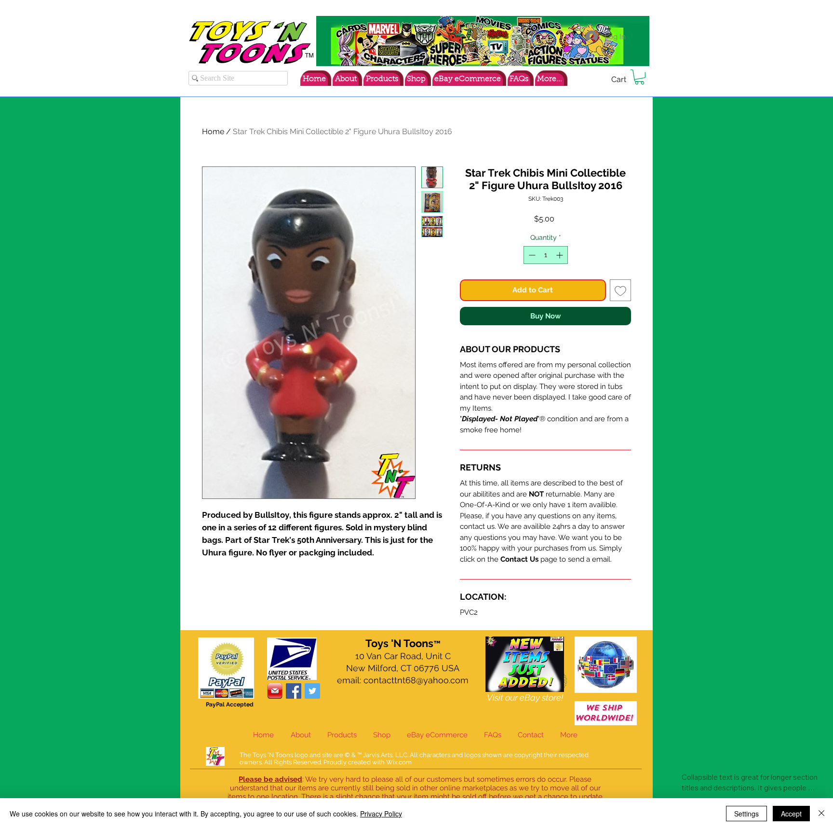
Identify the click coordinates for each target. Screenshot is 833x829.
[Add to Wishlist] (620, 290)
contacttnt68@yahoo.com (416, 680)
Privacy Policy (381, 813)
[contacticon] (274, 691)
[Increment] (560, 255)
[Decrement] (531, 255)
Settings (746, 813)
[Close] (821, 813)
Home (213, 131)
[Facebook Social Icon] (293, 691)
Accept (791, 813)
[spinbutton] (545, 255)
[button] (639, 76)
